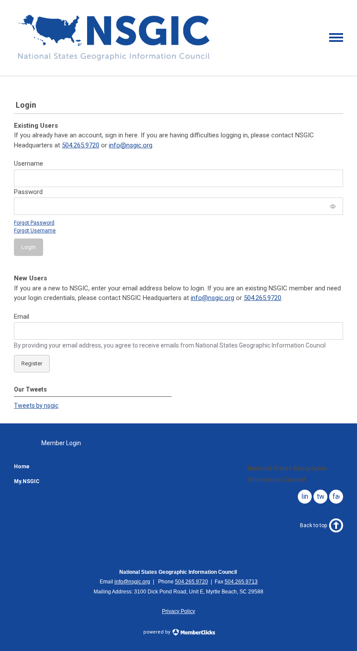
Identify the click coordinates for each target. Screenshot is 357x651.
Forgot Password (34, 223)
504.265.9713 (241, 582)
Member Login (61, 443)
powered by (157, 632)
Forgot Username (35, 231)
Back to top (313, 525)
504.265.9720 (80, 145)
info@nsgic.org (130, 145)
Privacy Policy (178, 611)
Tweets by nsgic (36, 405)
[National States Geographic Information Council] (114, 60)
